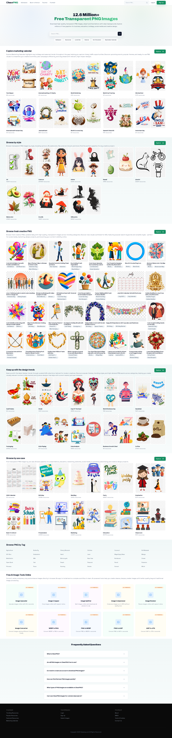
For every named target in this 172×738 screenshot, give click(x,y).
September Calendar (111, 40)
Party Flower (151, 355)
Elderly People (22, 296)
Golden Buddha (150, 299)
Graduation (138, 495)
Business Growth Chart (110, 446)
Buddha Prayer (150, 296)
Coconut (117, 550)
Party (104, 495)
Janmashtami (43, 130)
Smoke (89, 566)
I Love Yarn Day (62, 296)
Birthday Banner (120, 326)
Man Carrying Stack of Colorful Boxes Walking (55, 324)
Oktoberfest (139, 93)
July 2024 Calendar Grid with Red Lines (129, 293)
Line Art (137, 179)
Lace (88, 554)
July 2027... (121, 296)
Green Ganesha (94, 269)
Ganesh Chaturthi (108, 130)
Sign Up (63, 715)
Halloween (24, 2)
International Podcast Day (14, 130)
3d (7, 179)
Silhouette (74, 217)
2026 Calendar (10, 495)
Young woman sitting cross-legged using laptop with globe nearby (136, 353)
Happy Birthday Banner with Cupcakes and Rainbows (122, 323)
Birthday (41, 495)
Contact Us (118, 721)
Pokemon (144, 562)
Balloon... (19, 326)
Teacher (44, 2)
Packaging (9, 446)
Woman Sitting (134, 357)
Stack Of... (53, 326)
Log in (153, 2)
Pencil (116, 562)
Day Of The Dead (76, 409)
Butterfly (36, 550)
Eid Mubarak (145, 550)
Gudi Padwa (10, 409)
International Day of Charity (47, 93)
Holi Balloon (10, 266)
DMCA (116, 715)
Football (52, 2)
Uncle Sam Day (139, 130)
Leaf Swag (68, 326)
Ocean (143, 558)
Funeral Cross (73, 357)
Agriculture (9, 550)
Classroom (138, 533)
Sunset (116, 566)
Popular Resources (12, 715)
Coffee (137, 446)
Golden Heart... (53, 357)
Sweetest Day (33, 266)
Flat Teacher (53, 266)
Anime (73, 179)
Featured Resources (12, 718)
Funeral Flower (73, 355)
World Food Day (100, 296)
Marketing (74, 533)
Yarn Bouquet (83, 299)
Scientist (62, 266)
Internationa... (31, 355)
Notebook (117, 558)
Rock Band (41, 355)
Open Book (9, 562)
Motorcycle (63, 558)
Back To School (11, 533)
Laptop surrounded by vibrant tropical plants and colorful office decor (117, 353)
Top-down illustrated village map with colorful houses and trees (97, 353)
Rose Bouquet (152, 357)
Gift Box (8, 554)
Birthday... (32, 326)
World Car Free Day (109, 93)
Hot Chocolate (97, 40)
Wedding (73, 495)
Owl (34, 562)
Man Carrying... (54, 329)
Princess (8, 566)
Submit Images (65, 718)
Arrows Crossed (11, 357)
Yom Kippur (9, 93)
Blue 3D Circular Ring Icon (133, 263)
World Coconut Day (77, 130)
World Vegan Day (76, 266)
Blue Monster (41, 326)
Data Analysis (75, 446)
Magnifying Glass (119, 554)
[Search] (147, 3)
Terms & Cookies (120, 718)
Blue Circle (136, 266)
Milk (34, 558)
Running (62, 566)
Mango (144, 554)
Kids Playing (42, 446)
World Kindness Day (109, 409)
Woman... (51, 296)
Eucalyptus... (77, 326)
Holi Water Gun (20, 266)
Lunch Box (78, 40)
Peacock (90, 562)
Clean (12, 2)
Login (62, 713)
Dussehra (10, 355)
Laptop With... (120, 355)
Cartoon (41, 179)
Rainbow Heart (62, 299)
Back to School (35, 2)
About (117, 713)
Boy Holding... (75, 269)
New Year (90, 558)
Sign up (161, 2)
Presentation (43, 533)
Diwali (40, 409)
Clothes (89, 550)
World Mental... (41, 296)
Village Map (99, 355)
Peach (62, 562)
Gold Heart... (52, 355)
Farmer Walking (100, 299)
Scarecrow (68, 40)
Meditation (9, 558)
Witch (143, 566)
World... (110, 266)
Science (87, 40)
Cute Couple (152, 329)
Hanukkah (138, 409)
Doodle (41, 217)
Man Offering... (33, 269)
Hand (61, 554)
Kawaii (105, 179)
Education (106, 533)
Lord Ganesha (94, 266)
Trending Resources (12, 713)
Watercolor (9, 217)
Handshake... (118, 266)
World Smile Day (76, 93)
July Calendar (132, 296)
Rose (34, 566)
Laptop (111, 355)
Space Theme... (99, 326)
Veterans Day (11, 296)
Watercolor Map (159, 266)
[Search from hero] (120, 34)
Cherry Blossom (65, 550)
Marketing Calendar (12, 721)
